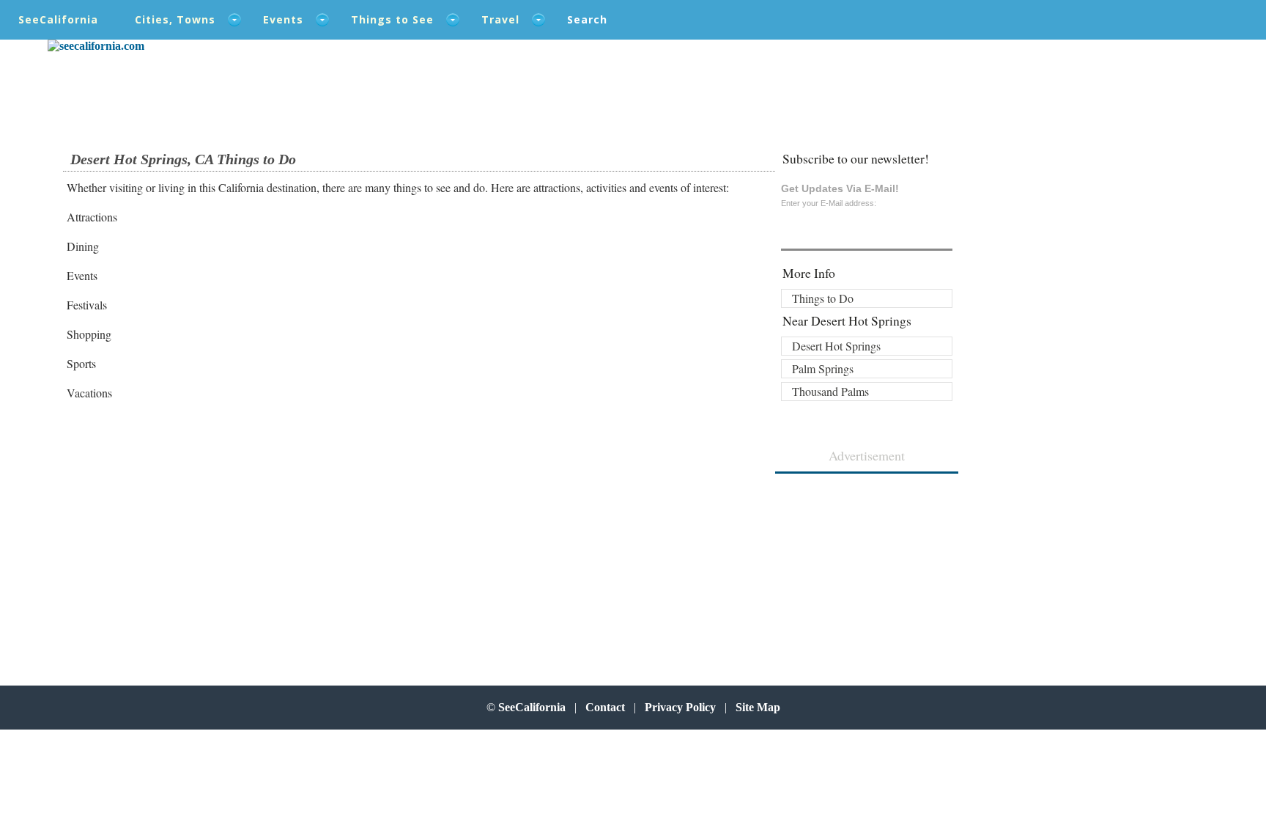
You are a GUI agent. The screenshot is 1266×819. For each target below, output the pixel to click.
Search (587, 19)
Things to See (392, 19)
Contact (605, 707)
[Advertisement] (162, 530)
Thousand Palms (830, 391)
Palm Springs (823, 368)
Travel (500, 19)
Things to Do (823, 298)
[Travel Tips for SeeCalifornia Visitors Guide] (96, 46)
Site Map (758, 707)
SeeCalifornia (58, 19)
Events (283, 19)
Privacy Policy (680, 707)
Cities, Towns (175, 19)
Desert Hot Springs (836, 345)
